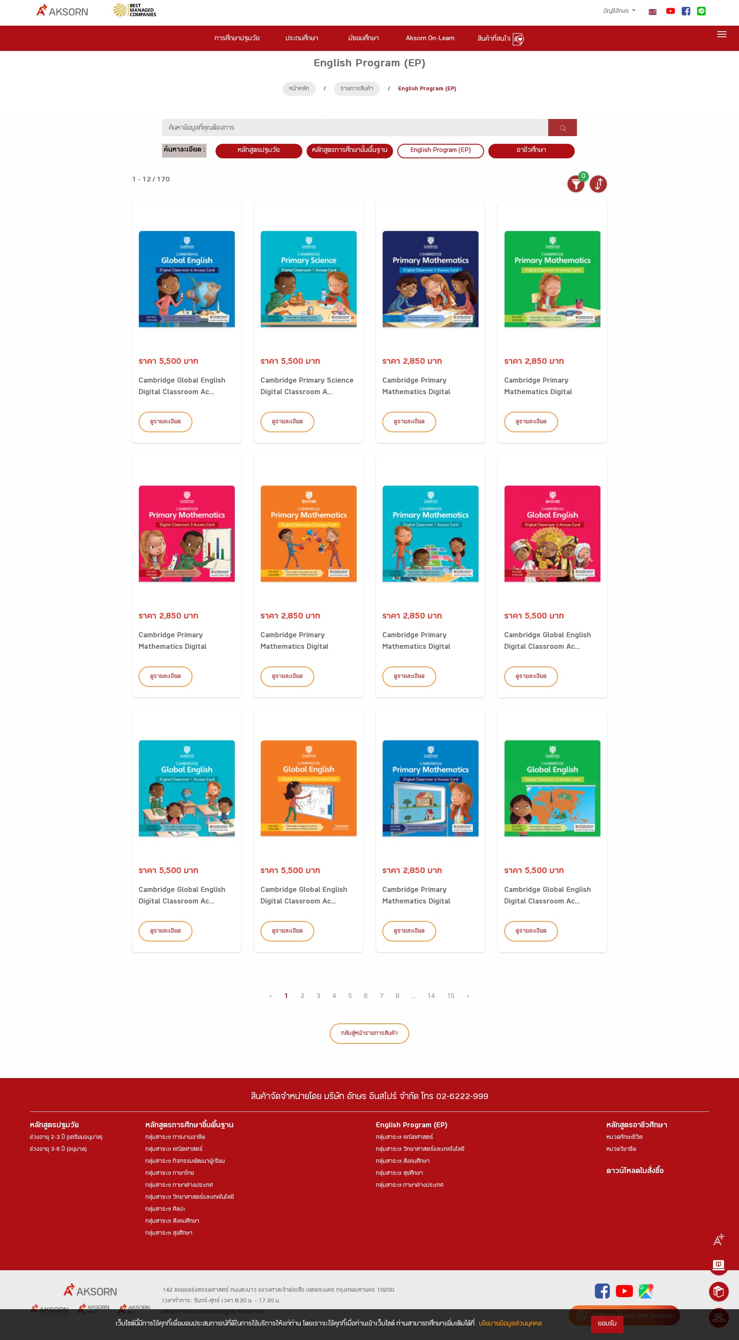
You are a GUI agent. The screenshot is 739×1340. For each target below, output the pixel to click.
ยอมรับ (607, 1324)
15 (451, 997)
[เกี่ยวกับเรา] (719, 1239)
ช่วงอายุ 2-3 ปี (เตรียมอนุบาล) (66, 1138)
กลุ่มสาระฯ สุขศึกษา (168, 1233)
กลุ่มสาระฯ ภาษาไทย (169, 1174)
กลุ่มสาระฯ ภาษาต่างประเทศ (179, 1185)
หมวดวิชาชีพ (621, 1150)
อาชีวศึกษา (531, 151)
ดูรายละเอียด (165, 422)
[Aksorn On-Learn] (719, 1265)
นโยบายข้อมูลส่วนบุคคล (510, 1324)
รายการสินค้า (356, 89)
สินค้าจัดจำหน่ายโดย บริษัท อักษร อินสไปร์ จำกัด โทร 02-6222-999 (369, 1098)
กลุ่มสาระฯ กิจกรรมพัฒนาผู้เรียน (185, 1162)
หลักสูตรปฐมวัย (54, 1126)
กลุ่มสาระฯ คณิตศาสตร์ (174, 1150)
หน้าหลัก (299, 89)
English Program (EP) (440, 151)
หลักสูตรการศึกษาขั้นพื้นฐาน (349, 151)
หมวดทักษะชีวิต (624, 1138)
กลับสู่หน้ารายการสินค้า (369, 1034)
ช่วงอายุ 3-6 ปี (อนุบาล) (58, 1150)
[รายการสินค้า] (719, 1291)
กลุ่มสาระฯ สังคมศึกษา (172, 1221)
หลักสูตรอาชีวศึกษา (636, 1126)
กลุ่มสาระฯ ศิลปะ (165, 1209)
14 (431, 997)
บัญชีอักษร (617, 12)
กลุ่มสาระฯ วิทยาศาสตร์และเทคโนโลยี (189, 1197)
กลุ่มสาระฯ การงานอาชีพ (175, 1138)
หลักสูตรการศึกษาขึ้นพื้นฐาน (189, 1126)
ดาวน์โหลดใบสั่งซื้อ (635, 1172)
